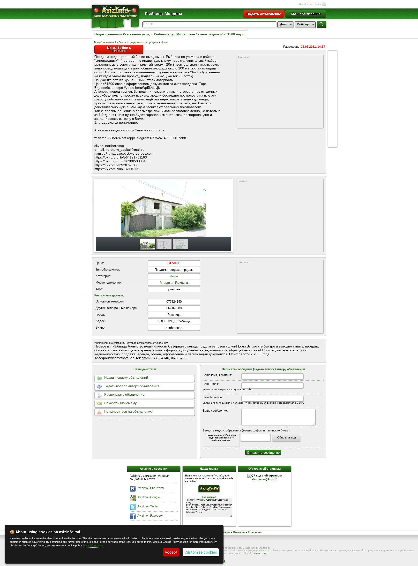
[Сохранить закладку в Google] (332, 83)
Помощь (239, 532)
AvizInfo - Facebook (150, 515)
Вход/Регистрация (310, 4)
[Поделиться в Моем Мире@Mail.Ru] (332, 119)
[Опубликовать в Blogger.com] (332, 138)
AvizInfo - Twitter (148, 506)
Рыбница (181, 283)
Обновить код (286, 437)
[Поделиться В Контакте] (332, 73)
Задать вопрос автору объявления (131, 386)
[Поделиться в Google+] (332, 55)
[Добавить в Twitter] (332, 92)
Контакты (254, 532)
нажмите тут (260, 553)
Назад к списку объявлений (126, 377)
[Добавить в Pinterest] (332, 129)
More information (93, 545)
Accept (171, 552)
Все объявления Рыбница (110, 42)
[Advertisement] (280, 94)
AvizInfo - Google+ (149, 497)
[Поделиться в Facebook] (332, 64)
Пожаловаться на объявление (128, 411)
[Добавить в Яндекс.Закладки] (332, 101)
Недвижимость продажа (143, 42)
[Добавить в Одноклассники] (332, 110)
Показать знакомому (120, 403)
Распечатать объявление (124, 394)
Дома (164, 42)
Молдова (166, 283)
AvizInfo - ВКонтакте (151, 488)
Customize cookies (201, 552)
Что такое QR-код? (264, 479)
